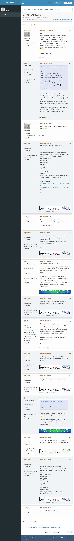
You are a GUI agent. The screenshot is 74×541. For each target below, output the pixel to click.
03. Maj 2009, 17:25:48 (45, 398)
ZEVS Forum (11, 2)
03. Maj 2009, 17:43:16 (45, 437)
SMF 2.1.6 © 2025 (27, 537)
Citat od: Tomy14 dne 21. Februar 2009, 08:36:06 (52, 67)
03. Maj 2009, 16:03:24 (45, 375)
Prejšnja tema (56, 19)
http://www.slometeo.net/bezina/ (48, 211)
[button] (23, 3)
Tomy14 (28, 30)
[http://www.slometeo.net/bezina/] (24, 153)
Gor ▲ (69, 537)
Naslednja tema (67, 19)
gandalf (28, 143)
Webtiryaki (52, 537)
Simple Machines (37, 537)
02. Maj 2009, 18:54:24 (45, 143)
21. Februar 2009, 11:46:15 (46, 63)
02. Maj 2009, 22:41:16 (45, 320)
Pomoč (57, 537)
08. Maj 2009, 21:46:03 (45, 459)
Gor (24, 521)
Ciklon (27, 321)
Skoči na (47, 532)
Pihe (26, 63)
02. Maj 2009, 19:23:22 (45, 232)
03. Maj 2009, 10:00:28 (45, 353)
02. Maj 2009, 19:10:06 (45, 216)
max (26, 262)
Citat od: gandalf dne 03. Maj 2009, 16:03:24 (52, 401)
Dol (23, 25)
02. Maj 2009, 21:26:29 (45, 298)
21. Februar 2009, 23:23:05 (46, 123)
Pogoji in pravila (64, 537)
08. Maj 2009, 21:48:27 (45, 507)
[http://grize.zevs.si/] (24, 276)
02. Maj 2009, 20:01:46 (45, 261)
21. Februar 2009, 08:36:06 (46, 30)
